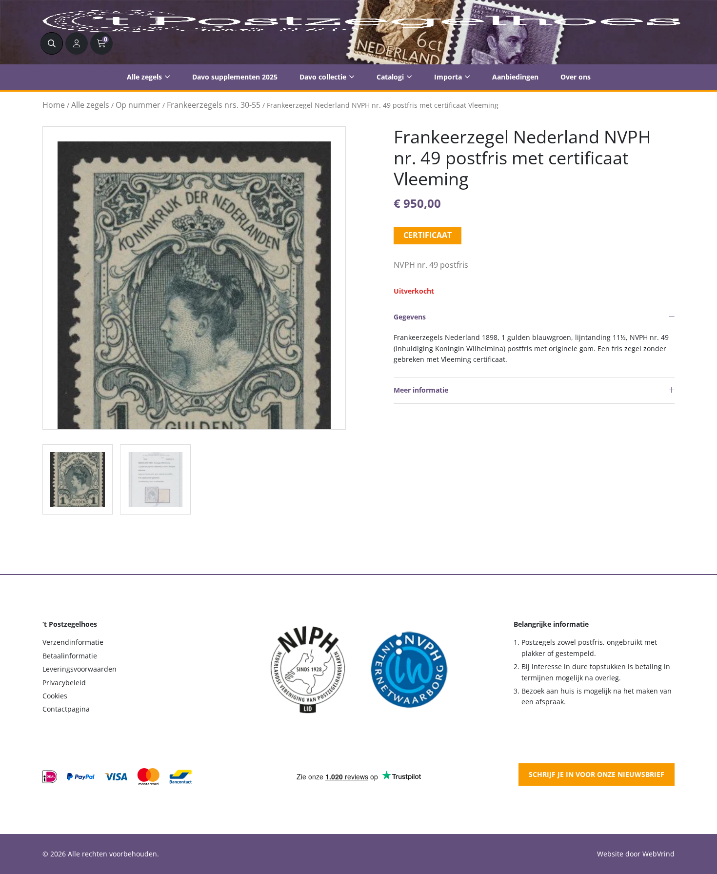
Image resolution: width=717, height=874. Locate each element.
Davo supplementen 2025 (235, 76)
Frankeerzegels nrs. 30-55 (213, 104)
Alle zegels (144, 76)
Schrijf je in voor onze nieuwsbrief (596, 774)
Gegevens (410, 316)
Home (53, 104)
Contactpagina (66, 709)
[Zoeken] (51, 43)
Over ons (575, 76)
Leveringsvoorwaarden (79, 669)
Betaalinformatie (69, 655)
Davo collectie (322, 76)
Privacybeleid (64, 682)
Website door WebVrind (636, 853)
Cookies (54, 695)
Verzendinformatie (72, 642)
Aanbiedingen (515, 76)
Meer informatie (421, 390)
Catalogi (390, 76)
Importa (448, 76)
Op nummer (138, 104)
